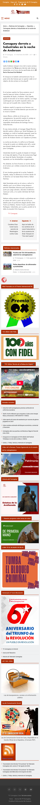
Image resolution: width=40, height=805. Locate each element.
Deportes (7, 39)
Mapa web (14, 2)
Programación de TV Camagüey (27, 2)
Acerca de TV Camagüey (23, 799)
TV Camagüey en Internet (10, 649)
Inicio (11, 799)
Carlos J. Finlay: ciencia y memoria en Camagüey (17, 442)
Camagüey (6, 2)
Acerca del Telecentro (9, 653)
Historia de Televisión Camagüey (12, 656)
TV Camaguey (9, 55)
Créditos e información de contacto (20, 801)
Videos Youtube (7, 758)
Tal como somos (26, 795)
